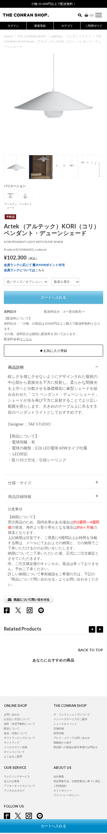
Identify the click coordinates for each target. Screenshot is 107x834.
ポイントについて (14, 751)
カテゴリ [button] (67, 25)
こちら (39, 270)
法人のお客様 (11, 781)
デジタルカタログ (14, 790)
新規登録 (40, 25)
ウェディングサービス (17, 776)
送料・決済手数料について (19, 723)
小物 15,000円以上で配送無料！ (53, 4)
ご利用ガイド (93, 25)
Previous (92, 629)
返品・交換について (15, 733)
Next (100, 629)
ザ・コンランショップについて (72, 714)
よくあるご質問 (13, 756)
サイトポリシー (63, 790)
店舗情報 (59, 728)
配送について (11, 728)
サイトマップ (11, 742)
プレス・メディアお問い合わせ (72, 737)
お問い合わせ (11, 714)
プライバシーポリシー (66, 795)
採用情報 (59, 733)
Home (8, 36)
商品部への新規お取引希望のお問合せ (76, 747)
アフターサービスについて (19, 785)
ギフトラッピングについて (19, 737)
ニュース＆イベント (65, 723)
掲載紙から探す (63, 742)
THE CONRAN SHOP (31, 36)
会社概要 (59, 776)
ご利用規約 (60, 785)
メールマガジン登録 (15, 747)
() (91, 15)
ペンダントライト (78, 36)
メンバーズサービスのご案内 (70, 719)
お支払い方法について (17, 719)
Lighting (56, 36)
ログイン (13, 25)
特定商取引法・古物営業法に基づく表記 (77, 781)
